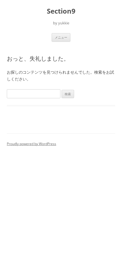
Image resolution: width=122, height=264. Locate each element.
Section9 (61, 11)
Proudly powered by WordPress (31, 143)
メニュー (61, 37)
